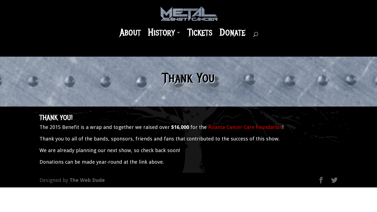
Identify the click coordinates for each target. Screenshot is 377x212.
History (161, 33)
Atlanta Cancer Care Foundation (245, 127)
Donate (232, 33)
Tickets (200, 33)
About (130, 33)
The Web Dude (87, 180)
